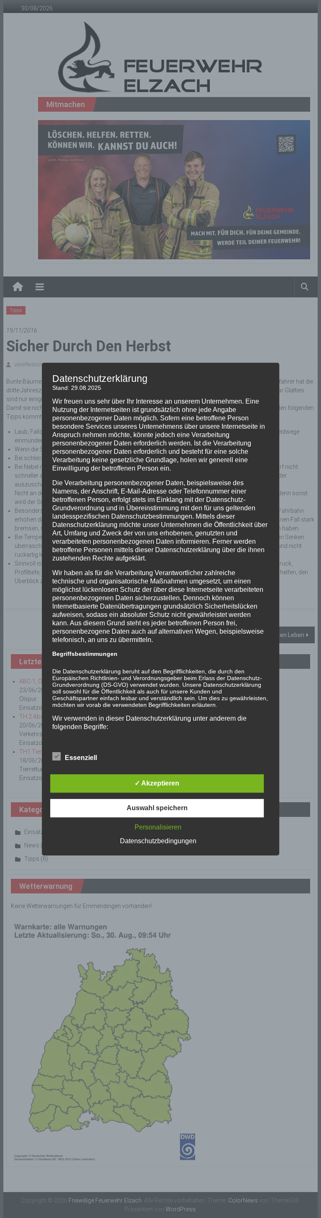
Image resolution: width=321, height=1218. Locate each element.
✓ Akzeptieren (157, 783)
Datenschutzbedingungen (158, 840)
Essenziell (81, 757)
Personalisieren (158, 827)
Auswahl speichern (157, 807)
